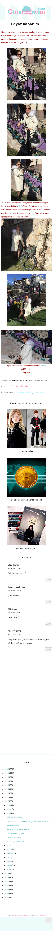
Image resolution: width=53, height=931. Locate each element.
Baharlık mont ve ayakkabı (18, 829)
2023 (6, 893)
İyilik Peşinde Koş (14, 817)
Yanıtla (48, 580)
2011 (6, 777)
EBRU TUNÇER (14, 631)
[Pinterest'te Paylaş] (22, 386)
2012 (6, 781)
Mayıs (9, 849)
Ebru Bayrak (13, 565)
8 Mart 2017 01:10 (14, 591)
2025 (6, 897)
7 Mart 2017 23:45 (14, 568)
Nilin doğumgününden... (16, 841)
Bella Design (42, 915)
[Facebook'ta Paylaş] (12, 386)
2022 (6, 889)
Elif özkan (12, 609)
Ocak (9, 805)
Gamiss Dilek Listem (15, 833)
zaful (4, 395)
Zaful (21, 206)
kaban (36, 393)
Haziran (10, 853)
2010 (6, 773)
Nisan (9, 845)
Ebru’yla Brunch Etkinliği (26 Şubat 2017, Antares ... (28, 821)
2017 (6, 801)
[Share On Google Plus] (27, 386)
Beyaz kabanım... (13, 825)
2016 (6, 797)
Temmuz (10, 857)
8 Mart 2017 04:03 (14, 635)
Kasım (9, 865)
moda (43, 393)
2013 (6, 785)
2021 (6, 885)
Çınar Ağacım (26, 393)
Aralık (9, 869)
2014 (6, 789)
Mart (9, 813)
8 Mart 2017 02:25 (14, 613)
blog (16, 393)
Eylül (9, 861)
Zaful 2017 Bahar (14, 837)
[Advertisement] (26, 723)
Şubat (9, 809)
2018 (6, 873)
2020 (6, 881)
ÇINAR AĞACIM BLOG (21, 915)
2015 (6, 793)
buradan (42, 365)
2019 (6, 877)
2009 (6, 769)
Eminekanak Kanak (16, 587)
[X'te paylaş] (17, 386)
